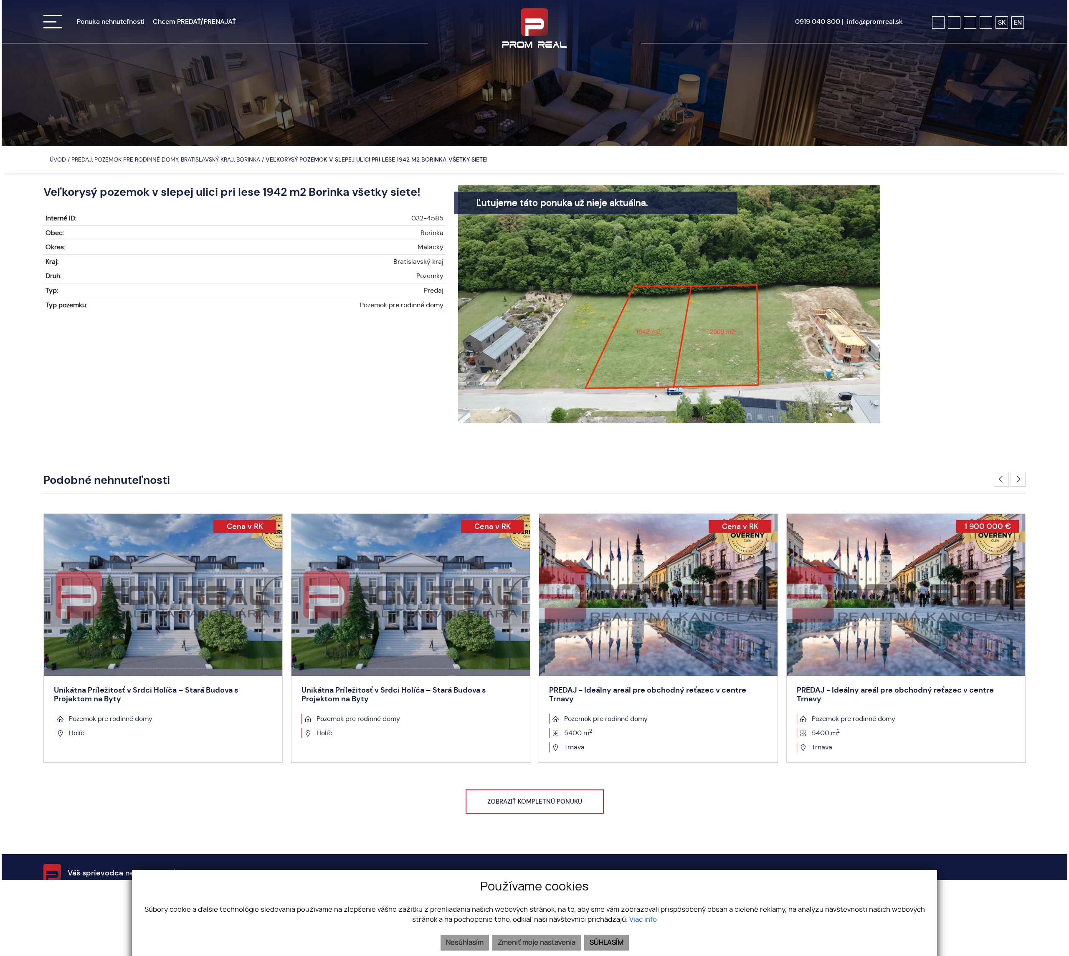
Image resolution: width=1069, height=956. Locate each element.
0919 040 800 (817, 21)
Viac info (643, 919)
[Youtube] (970, 22)
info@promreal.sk (875, 21)
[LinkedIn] (986, 22)
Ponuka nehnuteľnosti (110, 21)
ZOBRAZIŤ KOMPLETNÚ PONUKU (534, 801)
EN (1017, 22)
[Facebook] (938, 22)
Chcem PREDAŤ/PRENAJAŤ (194, 21)
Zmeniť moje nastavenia (536, 942)
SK (1002, 22)
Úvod (57, 159)
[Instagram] (954, 22)
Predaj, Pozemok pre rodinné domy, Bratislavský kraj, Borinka (166, 159)
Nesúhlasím (465, 942)
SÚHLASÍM (606, 942)
